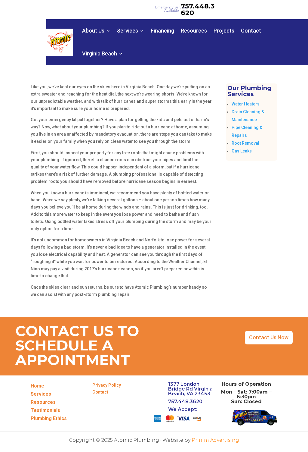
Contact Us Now (268, 337)
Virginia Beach (99, 53)
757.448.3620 (197, 9)
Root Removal (245, 143)
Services (127, 30)
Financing (162, 30)
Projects (224, 30)
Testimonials (45, 410)
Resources (194, 30)
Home (37, 386)
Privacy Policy (106, 385)
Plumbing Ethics (49, 418)
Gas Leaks (242, 151)
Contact (251, 30)
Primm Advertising (215, 440)
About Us (93, 30)
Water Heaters (246, 104)
